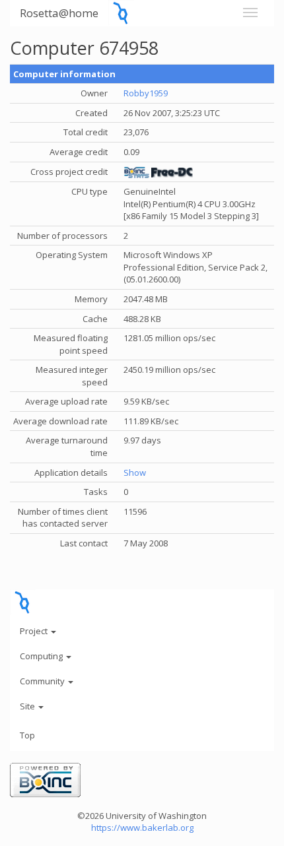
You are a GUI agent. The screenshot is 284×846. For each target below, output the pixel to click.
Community (43, 681)
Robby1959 (146, 93)
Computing (42, 656)
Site (28, 706)
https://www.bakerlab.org (142, 827)
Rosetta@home (59, 12)
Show (135, 472)
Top (27, 735)
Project (35, 631)
